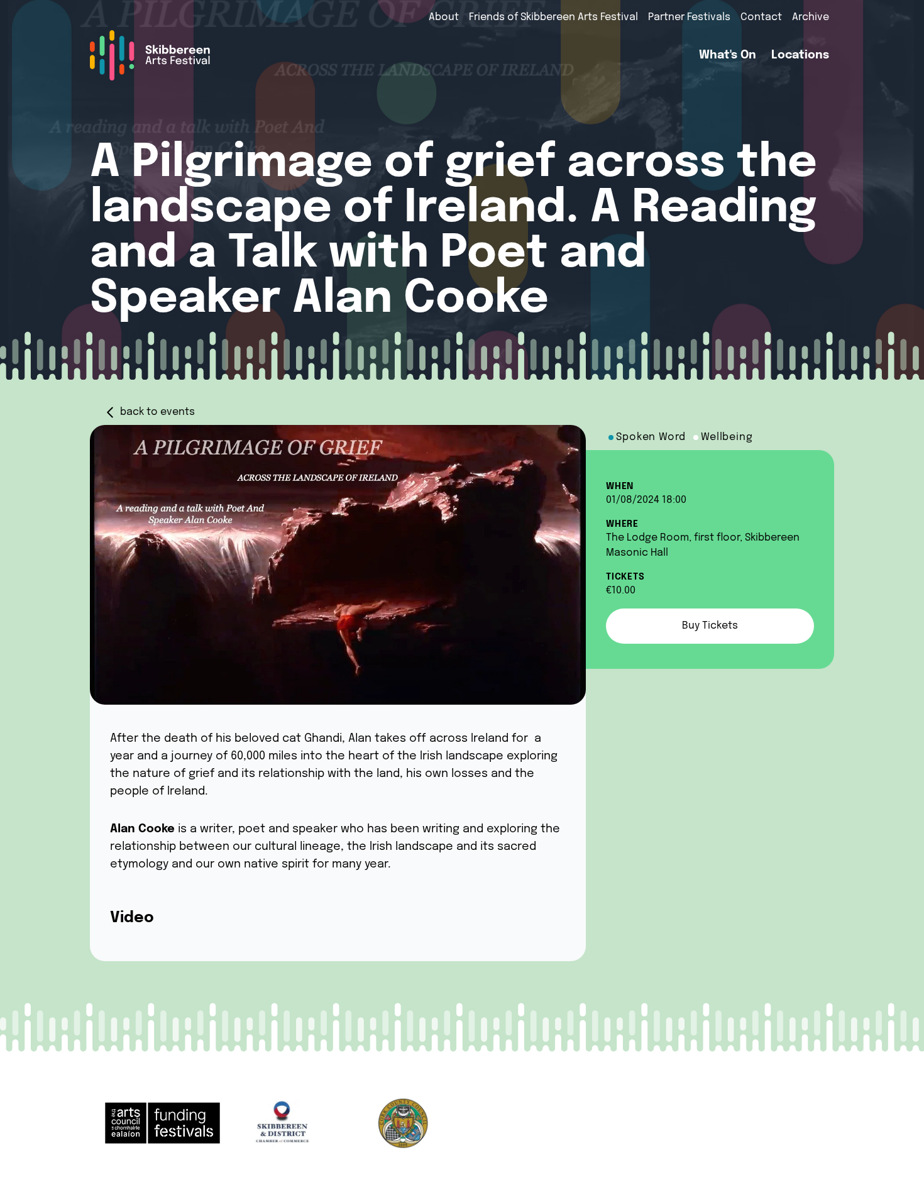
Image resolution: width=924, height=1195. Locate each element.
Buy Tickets (710, 625)
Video (132, 918)
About (444, 17)
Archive (810, 17)
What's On (727, 55)
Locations (800, 55)
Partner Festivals (689, 17)
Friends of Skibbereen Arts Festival (553, 17)
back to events (157, 412)
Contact (761, 17)
